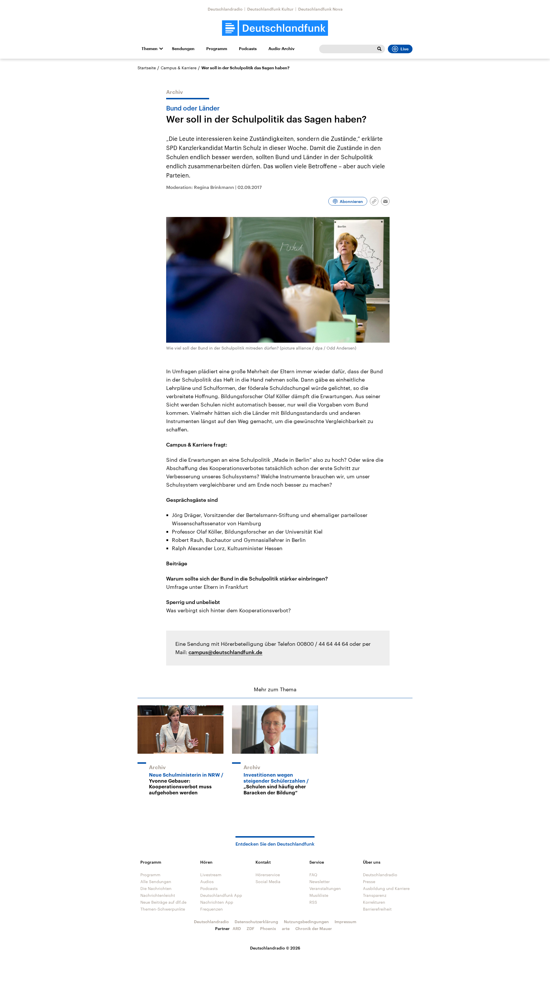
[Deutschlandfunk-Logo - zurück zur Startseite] (275, 28)
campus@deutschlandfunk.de (225, 652)
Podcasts (248, 49)
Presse (369, 881)
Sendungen (183, 49)
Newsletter (319, 881)
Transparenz (374, 895)
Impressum (345, 921)
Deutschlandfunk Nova (320, 9)
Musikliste (318, 895)
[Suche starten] (379, 49)
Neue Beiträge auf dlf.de (163, 902)
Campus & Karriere (179, 67)
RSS (313, 902)
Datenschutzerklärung (256, 921)
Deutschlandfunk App (221, 895)
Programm (216, 49)
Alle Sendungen (155, 881)
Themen (150, 49)
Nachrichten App (216, 902)
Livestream (210, 874)
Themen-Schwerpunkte (162, 909)
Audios (207, 881)
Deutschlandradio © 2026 (275, 947)
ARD (237, 928)
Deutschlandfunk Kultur (270, 9)
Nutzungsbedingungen (306, 921)
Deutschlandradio (225, 9)
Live (404, 49)
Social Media (268, 881)
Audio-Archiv (281, 49)
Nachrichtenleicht (157, 895)
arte (286, 928)
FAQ (313, 874)
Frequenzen (211, 909)
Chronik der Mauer (313, 928)
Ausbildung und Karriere (386, 888)
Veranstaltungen (325, 888)
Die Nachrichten (156, 888)
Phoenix (268, 928)
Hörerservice (268, 874)
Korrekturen (374, 902)
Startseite (147, 67)
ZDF (250, 928)
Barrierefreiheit (377, 909)
